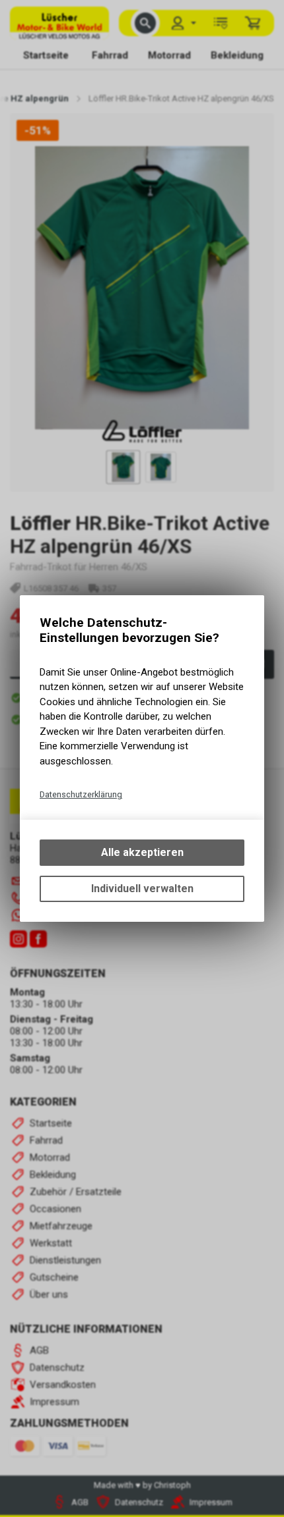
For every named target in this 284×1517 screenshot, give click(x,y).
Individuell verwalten (142, 888)
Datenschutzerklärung (81, 794)
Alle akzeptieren (142, 852)
